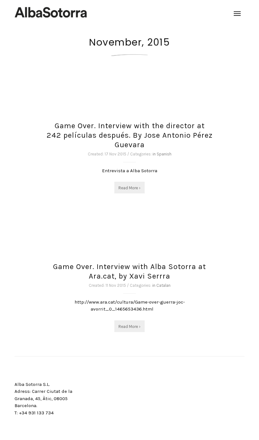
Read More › (129, 187)
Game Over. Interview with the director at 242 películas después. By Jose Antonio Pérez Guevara (129, 135)
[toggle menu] (237, 13)
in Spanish (162, 154)
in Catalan (161, 285)
